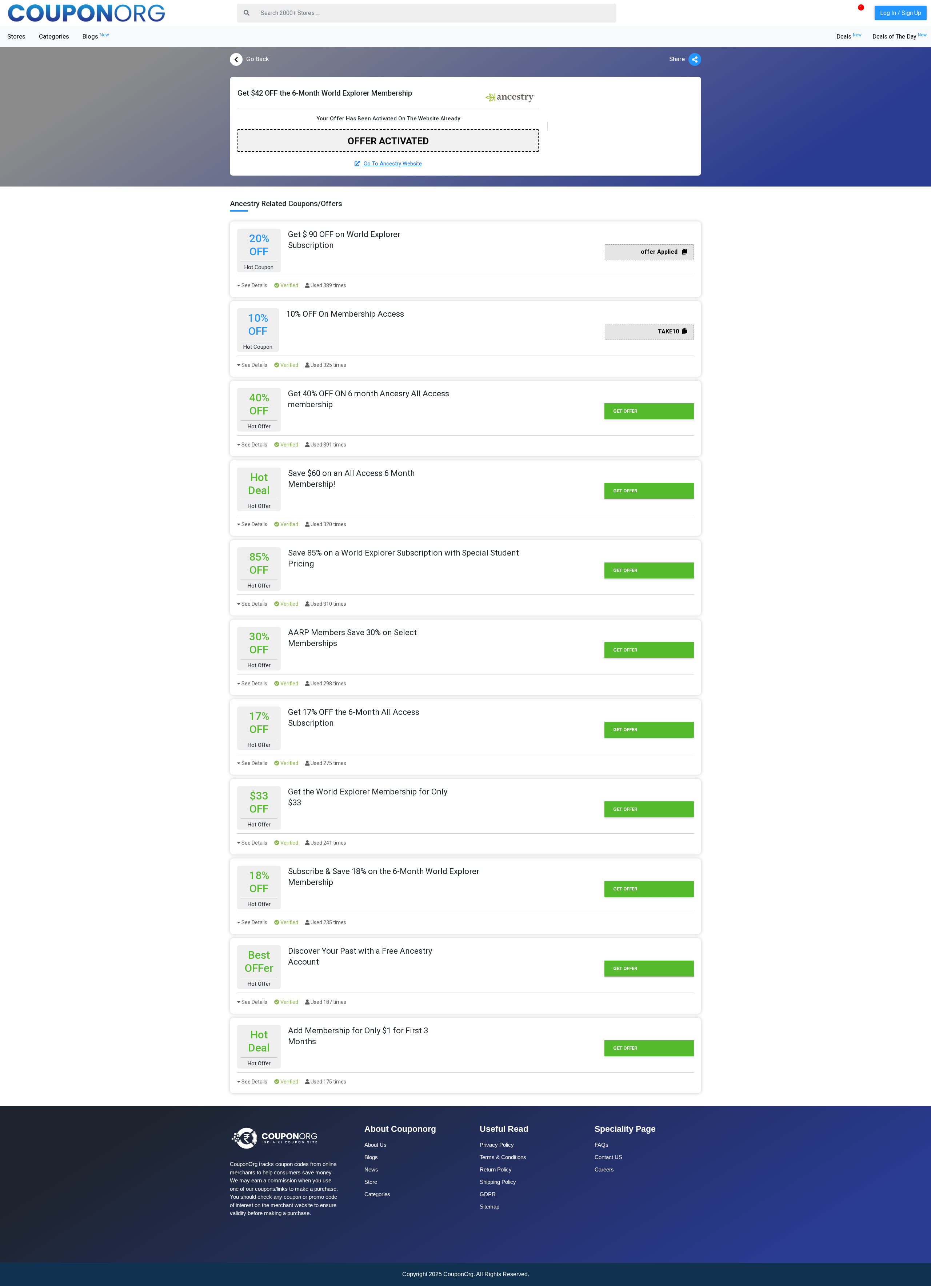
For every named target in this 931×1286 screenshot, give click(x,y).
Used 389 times (327, 285)
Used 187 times (327, 1002)
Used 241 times (327, 843)
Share (677, 59)
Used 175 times (327, 1082)
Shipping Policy (498, 1182)
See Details (253, 285)
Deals (849, 36)
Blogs (96, 36)
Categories (54, 36)
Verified (288, 285)
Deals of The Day (899, 36)
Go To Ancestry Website (392, 163)
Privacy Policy (497, 1145)
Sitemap (489, 1206)
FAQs (601, 1145)
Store (370, 1182)
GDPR (488, 1194)
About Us (375, 1145)
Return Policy (496, 1169)
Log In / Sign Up (900, 12)
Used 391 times (327, 445)
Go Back (257, 59)
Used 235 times (327, 922)
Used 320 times (327, 524)
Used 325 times (327, 365)
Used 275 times (327, 763)
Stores (16, 36)
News (371, 1169)
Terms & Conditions (503, 1157)
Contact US (608, 1157)
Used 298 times (327, 683)
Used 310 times (327, 604)
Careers (604, 1169)
